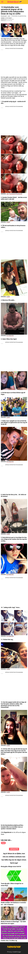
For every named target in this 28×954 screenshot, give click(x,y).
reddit (8, 222)
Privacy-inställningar (14, 952)
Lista (9, 16)
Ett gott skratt (4, 16)
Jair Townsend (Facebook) (14, 194)
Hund (3, 843)
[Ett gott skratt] (14, 2)
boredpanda (10, 335)
